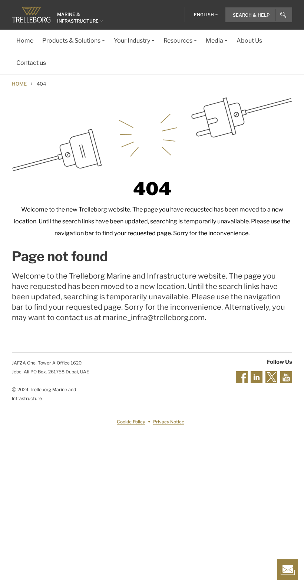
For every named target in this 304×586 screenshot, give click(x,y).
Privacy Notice (168, 421)
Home (19, 84)
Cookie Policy (131, 421)
